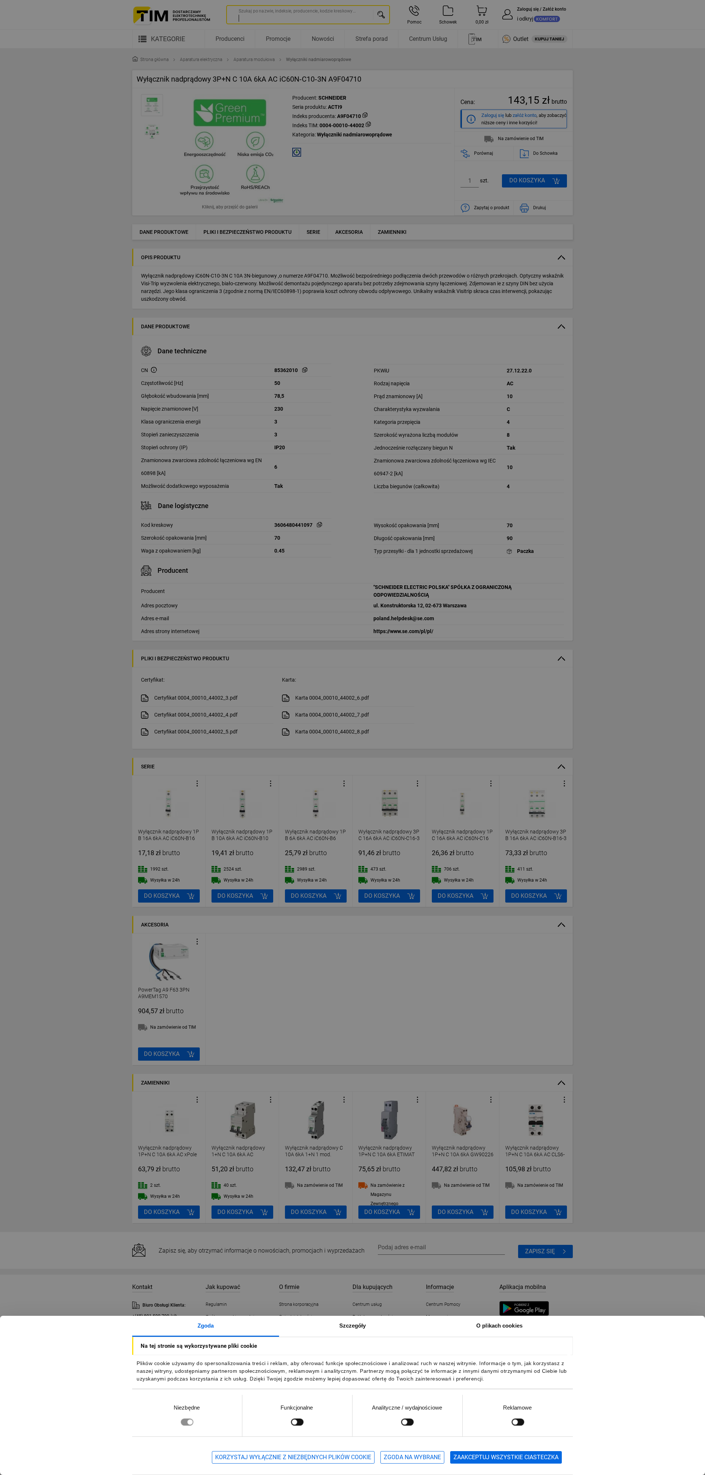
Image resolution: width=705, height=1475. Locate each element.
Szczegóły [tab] (352, 1325)
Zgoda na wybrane (412, 1457)
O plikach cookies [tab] (499, 1325)
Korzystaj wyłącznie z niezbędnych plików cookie (293, 1457)
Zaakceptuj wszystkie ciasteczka (505, 1457)
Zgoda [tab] (206, 1325)
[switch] (297, 1421)
